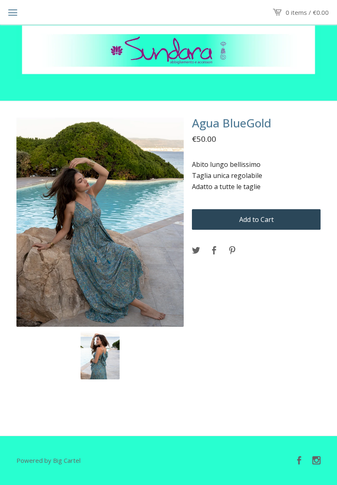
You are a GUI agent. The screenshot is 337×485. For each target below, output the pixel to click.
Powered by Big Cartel (48, 460)
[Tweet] (196, 250)
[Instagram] (316, 460)
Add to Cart (256, 219)
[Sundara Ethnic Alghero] (168, 50)
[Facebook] (299, 460)
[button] (12, 12)
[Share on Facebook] (214, 250)
